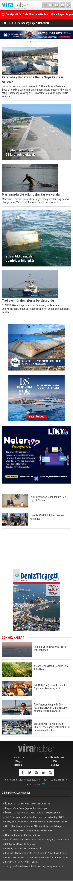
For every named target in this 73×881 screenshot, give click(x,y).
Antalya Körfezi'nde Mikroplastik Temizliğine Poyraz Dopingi (34, 866)
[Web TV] (51, 5)
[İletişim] (62, 5)
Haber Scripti (33, 784)
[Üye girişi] (43, 772)
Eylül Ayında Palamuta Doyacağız (20, 844)
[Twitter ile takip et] (29, 772)
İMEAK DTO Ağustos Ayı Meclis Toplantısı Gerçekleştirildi (32, 812)
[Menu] (45, 5)
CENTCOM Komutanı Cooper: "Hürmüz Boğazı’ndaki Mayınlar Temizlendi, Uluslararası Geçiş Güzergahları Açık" (33, 826)
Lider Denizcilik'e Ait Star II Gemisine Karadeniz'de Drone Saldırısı (36, 857)
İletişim (18, 764)
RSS (54, 761)
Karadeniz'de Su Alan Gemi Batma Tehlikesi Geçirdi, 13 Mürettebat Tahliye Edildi (35, 840)
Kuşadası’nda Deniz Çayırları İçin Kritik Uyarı (26, 808)
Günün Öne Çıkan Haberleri (16, 792)
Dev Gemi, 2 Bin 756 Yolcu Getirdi (21, 862)
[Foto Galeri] (57, 5)
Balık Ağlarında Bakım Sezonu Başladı (23, 848)
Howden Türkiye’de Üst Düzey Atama (22, 835)
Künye (18, 761)
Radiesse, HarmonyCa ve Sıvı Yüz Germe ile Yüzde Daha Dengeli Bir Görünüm (34, 853)
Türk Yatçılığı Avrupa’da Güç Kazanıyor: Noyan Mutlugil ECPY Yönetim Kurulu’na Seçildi (33, 817)
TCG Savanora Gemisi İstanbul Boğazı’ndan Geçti (29, 830)
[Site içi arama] (68, 5)
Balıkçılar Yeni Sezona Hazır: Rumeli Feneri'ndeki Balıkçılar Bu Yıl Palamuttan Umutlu (34, 822)
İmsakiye (54, 764)
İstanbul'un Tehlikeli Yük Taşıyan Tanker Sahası (27, 803)
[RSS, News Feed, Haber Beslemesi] (36, 772)
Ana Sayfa (18, 757)
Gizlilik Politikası (54, 757)
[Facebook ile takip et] (22, 772)
